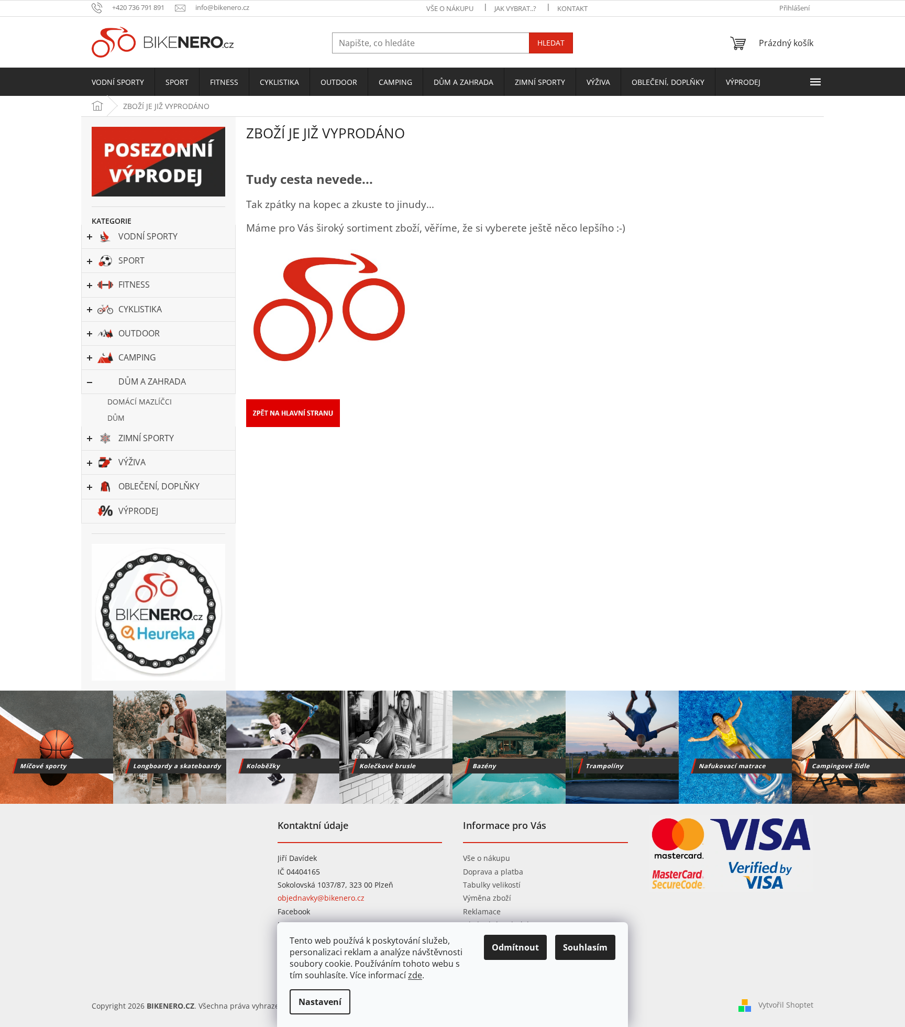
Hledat (551, 43)
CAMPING (137, 357)
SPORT (131, 260)
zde (415, 975)
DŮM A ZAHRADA (152, 381)
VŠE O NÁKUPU (449, 8)
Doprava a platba (493, 872)
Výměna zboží (487, 898)
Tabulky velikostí (492, 885)
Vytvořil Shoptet (785, 1005)
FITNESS (134, 284)
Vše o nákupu (486, 858)
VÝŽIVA (132, 462)
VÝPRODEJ (138, 511)
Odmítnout (515, 947)
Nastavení (320, 1002)
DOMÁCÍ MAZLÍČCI (139, 402)
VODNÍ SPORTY (148, 236)
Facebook (294, 911)
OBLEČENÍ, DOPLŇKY (159, 486)
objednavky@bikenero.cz (321, 898)
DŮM (116, 418)
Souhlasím (585, 947)
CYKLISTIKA (140, 309)
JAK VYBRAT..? (515, 8)
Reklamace (482, 911)
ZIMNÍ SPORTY (146, 438)
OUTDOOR (139, 333)
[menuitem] (117, 82)
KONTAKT (572, 8)
